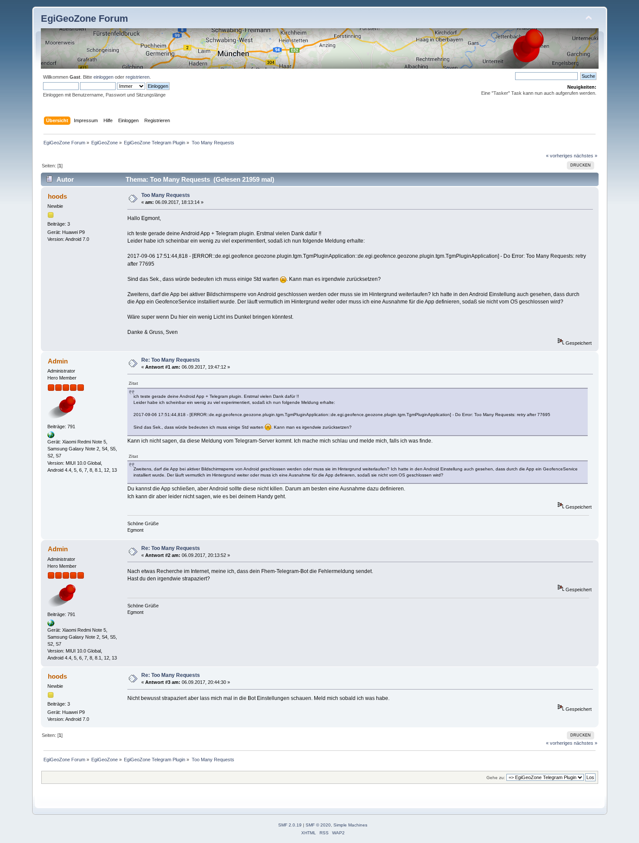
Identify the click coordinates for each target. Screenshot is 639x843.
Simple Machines (350, 825)
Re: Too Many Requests (170, 360)
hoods (57, 196)
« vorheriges (559, 155)
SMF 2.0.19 (290, 825)
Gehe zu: (495, 777)
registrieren (138, 77)
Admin (58, 361)
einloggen (103, 77)
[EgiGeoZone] (50, 436)
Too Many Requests (165, 195)
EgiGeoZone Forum (84, 18)
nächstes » (585, 155)
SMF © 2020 (318, 825)
